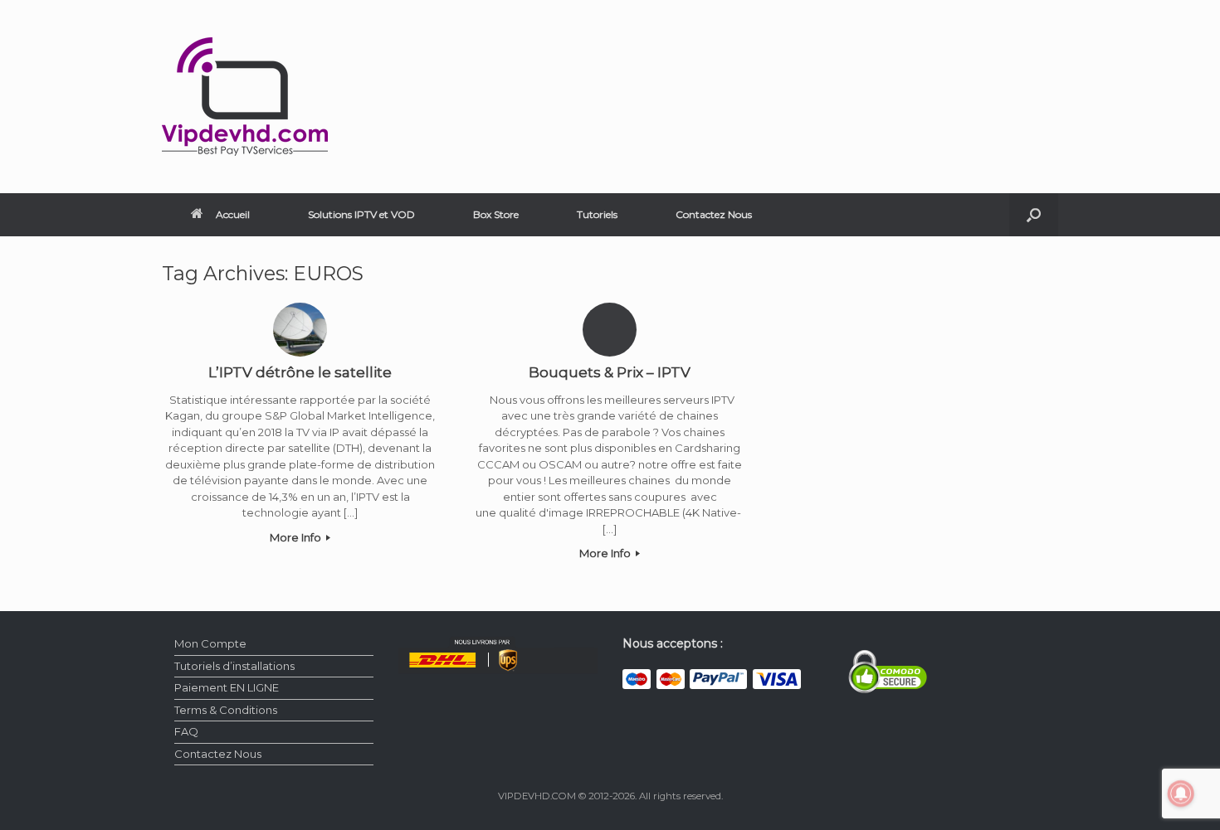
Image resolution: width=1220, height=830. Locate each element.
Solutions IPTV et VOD (361, 214)
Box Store (496, 214)
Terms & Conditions (225, 709)
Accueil (233, 214)
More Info (297, 537)
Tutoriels (597, 214)
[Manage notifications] (1181, 793)
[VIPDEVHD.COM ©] (245, 96)
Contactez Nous (714, 214)
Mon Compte (210, 643)
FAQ (186, 731)
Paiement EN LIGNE (226, 687)
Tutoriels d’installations (234, 665)
